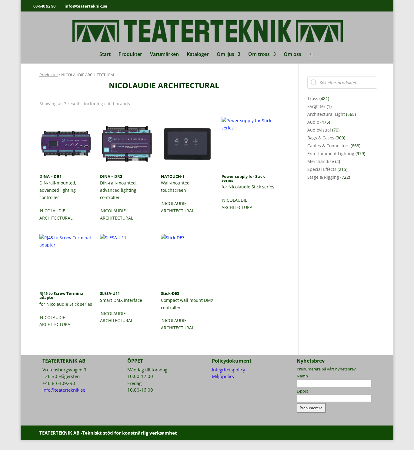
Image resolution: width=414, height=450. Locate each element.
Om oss (292, 54)
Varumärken (164, 54)
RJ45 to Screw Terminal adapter (62, 295)
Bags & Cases (320, 138)
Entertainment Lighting (330, 153)
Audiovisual (319, 130)
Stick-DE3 (170, 293)
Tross (312, 98)
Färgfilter (316, 106)
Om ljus (225, 54)
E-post (302, 391)
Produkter (130, 54)
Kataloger (198, 54)
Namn (302, 376)
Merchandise (320, 161)
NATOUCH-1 (172, 176)
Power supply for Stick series (243, 178)
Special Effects (321, 169)
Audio (313, 122)
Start (105, 54)
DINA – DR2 (111, 176)
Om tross (259, 54)
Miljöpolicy (223, 376)
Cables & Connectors (328, 145)
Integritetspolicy (228, 370)
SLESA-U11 (110, 293)
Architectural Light (326, 114)
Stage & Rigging (323, 177)
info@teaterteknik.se (63, 390)
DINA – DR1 (50, 176)
